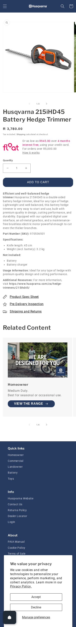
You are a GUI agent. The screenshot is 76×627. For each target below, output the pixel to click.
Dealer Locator (17, 516)
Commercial (15, 460)
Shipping (21, 134)
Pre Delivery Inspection (27, 304)
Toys (11, 478)
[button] (5, 6)
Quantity (8, 160)
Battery (13, 472)
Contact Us (15, 504)
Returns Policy (17, 510)
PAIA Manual (16, 541)
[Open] (9, 617)
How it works (31, 152)
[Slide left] (29, 103)
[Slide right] (46, 103)
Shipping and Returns (26, 311)
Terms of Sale (17, 553)
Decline (36, 607)
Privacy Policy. (21, 586)
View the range (28, 403)
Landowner (15, 466)
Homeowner (16, 455)
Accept (36, 597)
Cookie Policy (16, 547)
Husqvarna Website (20, 498)
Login (11, 521)
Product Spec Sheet (24, 297)
